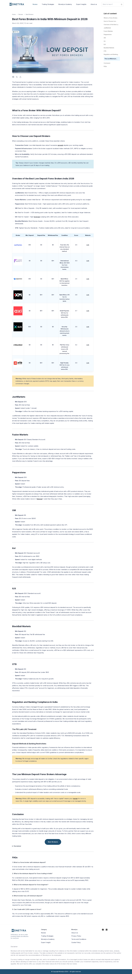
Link (87, 245)
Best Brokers (29, 14)
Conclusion (107, 63)
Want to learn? (108, 4)
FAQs (105, 66)
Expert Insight (45, 942)
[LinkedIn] (106, 936)
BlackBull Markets (109, 48)
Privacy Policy (76, 936)
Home (14, 14)
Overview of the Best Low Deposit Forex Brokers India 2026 (111, 24)
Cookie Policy (76, 942)
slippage (39, 499)
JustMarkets (107, 28)
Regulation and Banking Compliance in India (111, 54)
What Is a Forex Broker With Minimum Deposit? (110, 18)
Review (20, 14)
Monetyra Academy (48, 939)
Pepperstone (108, 34)
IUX (105, 44)
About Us (74, 933)
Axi (105, 41)
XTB (105, 51)
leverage (37, 217)
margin (75, 798)
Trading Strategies (47, 936)
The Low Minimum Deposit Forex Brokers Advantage (111, 59)
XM (105, 38)
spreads (60, 145)
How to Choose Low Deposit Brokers (110, 21)
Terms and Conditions (78, 939)
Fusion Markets (108, 31)
